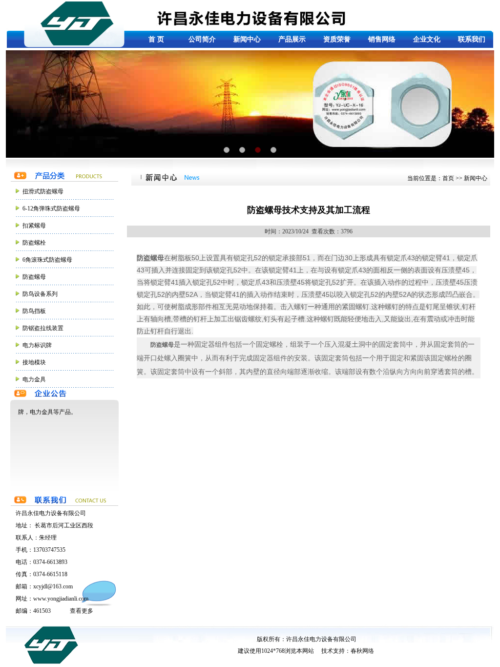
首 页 (156, 39)
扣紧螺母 (34, 225)
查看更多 (81, 610)
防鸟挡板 (34, 311)
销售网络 (382, 39)
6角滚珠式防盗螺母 (47, 259)
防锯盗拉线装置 (42, 328)
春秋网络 (362, 650)
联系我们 (471, 39)
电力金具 (34, 379)
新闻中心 (247, 39)
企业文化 (426, 39)
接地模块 (34, 362)
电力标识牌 (37, 345)
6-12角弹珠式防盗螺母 (51, 208)
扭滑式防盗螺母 (42, 191)
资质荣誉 (337, 39)
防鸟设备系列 (40, 294)
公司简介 (202, 39)
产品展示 (292, 39)
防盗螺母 (34, 276)
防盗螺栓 (34, 242)
